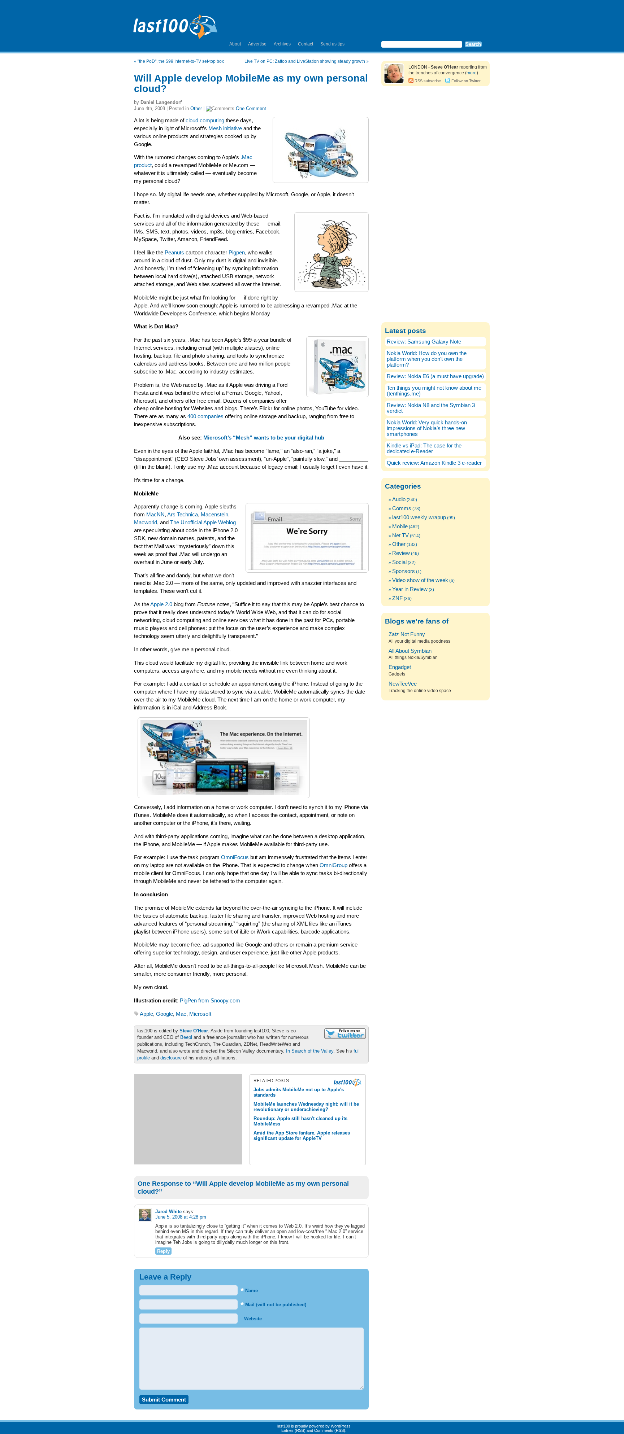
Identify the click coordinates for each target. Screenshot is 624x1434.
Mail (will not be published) (273, 1304)
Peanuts (174, 252)
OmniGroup (333, 865)
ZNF (397, 598)
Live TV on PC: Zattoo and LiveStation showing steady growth (304, 61)
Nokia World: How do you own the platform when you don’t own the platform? (427, 359)
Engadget (400, 667)
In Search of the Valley (309, 1051)
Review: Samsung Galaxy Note (424, 342)
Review (401, 553)
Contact (305, 44)
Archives (282, 44)
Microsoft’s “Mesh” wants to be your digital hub (263, 438)
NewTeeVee (403, 684)
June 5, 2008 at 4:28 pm (180, 1217)
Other (196, 108)
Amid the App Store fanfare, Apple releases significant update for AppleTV (302, 1135)
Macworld (145, 522)
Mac (181, 1014)
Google (164, 1014)
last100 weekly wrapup (419, 517)
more (472, 72)
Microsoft (200, 1014)
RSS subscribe (428, 81)
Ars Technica (182, 514)
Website (252, 1318)
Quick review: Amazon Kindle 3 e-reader (434, 463)
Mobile (400, 526)
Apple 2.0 (161, 604)
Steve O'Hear (193, 1030)
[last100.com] (175, 23)
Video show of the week (420, 580)
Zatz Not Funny (407, 634)
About (235, 44)
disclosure (171, 1058)
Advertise (257, 44)
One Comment (251, 108)
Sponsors (403, 571)
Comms (401, 508)
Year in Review (410, 589)
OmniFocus (235, 857)
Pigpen (237, 252)
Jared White (168, 1211)
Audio (399, 499)
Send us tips (332, 44)
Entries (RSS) (293, 1430)
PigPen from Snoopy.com (210, 1001)
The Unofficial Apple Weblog (203, 522)
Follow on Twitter (466, 81)
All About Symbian (410, 651)
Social (399, 562)
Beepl (186, 1037)
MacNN (155, 514)
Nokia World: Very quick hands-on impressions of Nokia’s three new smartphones (427, 428)
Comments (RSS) (329, 1430)
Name (249, 1290)
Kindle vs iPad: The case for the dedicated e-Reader (424, 448)
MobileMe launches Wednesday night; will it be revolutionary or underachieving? (306, 1106)
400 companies (205, 416)
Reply (163, 1251)
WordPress (341, 1426)
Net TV (400, 535)
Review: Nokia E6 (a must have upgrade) (435, 376)
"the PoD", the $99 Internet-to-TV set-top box (181, 61)
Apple (146, 1014)
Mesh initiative (225, 128)
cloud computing (205, 120)
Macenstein (214, 514)
